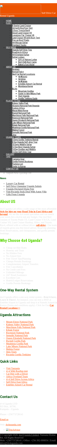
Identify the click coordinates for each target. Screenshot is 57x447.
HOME (9, 20)
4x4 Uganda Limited (29, 435)
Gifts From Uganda (15, 194)
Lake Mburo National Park (23, 122)
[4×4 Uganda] (20, 13)
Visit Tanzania (13, 368)
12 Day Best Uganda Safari (23, 147)
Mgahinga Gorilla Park (17, 343)
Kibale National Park (21, 125)
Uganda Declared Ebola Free (20, 189)
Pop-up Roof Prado (20, 40)
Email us (4, 419)
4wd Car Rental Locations (23, 74)
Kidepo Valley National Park (20, 324)
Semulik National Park (17, 335)
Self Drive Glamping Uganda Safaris (23, 186)
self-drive (41, 225)
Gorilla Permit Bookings (22, 161)
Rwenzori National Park (22, 117)
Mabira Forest (18, 130)
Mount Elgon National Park (19, 321)
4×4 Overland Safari (20, 54)
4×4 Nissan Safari (20, 42)
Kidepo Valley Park (20, 103)
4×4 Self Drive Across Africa (20, 379)
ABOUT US (11, 67)
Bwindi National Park (21, 113)
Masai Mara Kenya (20, 110)
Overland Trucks (19, 45)
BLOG (14, 88)
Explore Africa (18, 108)
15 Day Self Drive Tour (21, 151)
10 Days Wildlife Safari (22, 144)
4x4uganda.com (13, 424)
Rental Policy (18, 71)
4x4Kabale (22, 81)
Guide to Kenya (19, 166)
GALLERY (10, 154)
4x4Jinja (22, 79)
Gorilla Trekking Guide (27, 98)
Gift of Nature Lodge (27, 59)
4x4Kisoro (22, 76)
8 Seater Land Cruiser (21, 25)
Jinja (14, 134)
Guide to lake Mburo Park (29, 93)
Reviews (15, 69)
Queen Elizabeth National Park (25, 120)
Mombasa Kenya (25, 86)
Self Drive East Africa (16, 382)
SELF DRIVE (11, 47)
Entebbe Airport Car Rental (30, 84)
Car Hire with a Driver (17, 374)
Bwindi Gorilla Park (16, 341)
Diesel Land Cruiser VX (22, 33)
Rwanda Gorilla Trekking (18, 354)
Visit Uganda (23, 96)
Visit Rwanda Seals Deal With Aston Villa (26, 191)
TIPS (8, 156)
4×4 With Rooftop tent (17, 371)
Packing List (17, 164)
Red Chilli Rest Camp (27, 62)
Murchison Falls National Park (25, 115)
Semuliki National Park (22, 132)
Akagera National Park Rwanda (25, 105)
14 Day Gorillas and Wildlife (24, 149)
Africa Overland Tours (17, 376)
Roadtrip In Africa (20, 52)
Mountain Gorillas (26, 91)
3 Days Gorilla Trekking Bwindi (25, 139)
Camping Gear (18, 159)
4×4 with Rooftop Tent (22, 28)
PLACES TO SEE (13, 101)
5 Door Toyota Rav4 (21, 30)
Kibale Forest (12, 330)
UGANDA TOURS (13, 137)
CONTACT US (12, 168)
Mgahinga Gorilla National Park (25, 127)
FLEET (9, 23)
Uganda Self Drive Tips (22, 50)
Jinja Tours (11, 352)
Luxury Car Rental (15, 183)
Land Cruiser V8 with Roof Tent (26, 37)
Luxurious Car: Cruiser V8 (23, 35)
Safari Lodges (18, 57)
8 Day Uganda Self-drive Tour (24, 142)
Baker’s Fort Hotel (26, 64)
